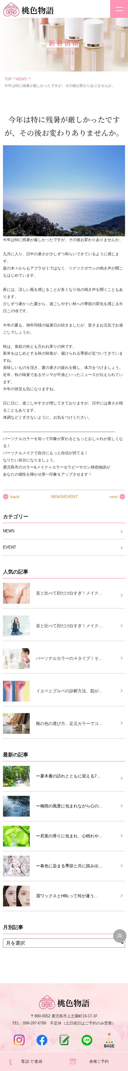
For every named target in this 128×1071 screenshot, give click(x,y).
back (14, 496)
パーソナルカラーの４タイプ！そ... (69, 658)
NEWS (21, 79)
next (114, 496)
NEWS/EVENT (64, 496)
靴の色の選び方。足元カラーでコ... (69, 723)
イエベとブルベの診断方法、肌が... (69, 691)
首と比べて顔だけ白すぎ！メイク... (69, 593)
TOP (8, 79)
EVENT (9, 547)
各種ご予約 (99, 1061)
